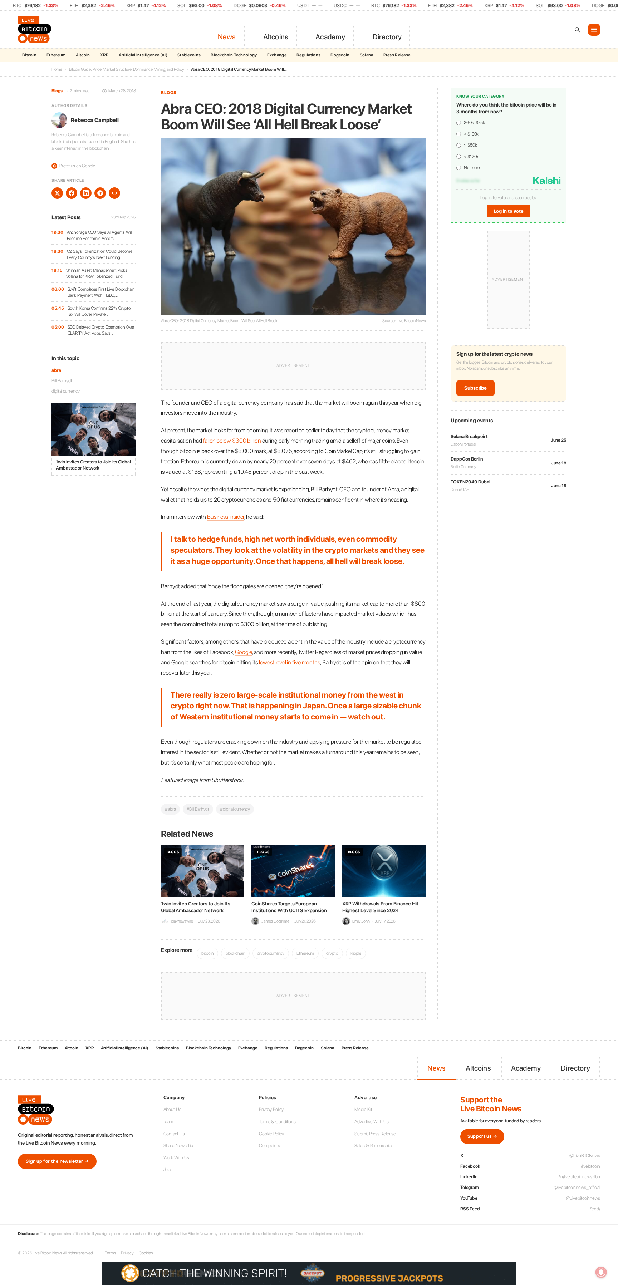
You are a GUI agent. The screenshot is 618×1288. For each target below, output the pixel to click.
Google (243, 651)
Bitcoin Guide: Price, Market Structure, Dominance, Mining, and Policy (126, 69)
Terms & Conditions (277, 1121)
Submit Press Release (375, 1133)
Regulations (308, 55)
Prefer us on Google (74, 165)
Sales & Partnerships (373, 1145)
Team (168, 1121)
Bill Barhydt (62, 380)
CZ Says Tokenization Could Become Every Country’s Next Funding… (100, 254)
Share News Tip (178, 1145)
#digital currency (235, 809)
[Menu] (594, 30)
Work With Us (176, 1157)
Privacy (127, 1252)
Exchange (276, 55)
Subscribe (475, 388)
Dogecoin (339, 55)
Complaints (269, 1145)
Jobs (168, 1169)
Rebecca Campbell (94, 120)
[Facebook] (71, 193)
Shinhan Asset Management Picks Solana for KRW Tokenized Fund (96, 273)
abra (56, 370)
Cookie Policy (271, 1133)
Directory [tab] (387, 37)
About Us (172, 1109)
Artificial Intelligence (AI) (143, 55)
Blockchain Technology (234, 55)
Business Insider (225, 516)
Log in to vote (509, 211)
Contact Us (174, 1133)
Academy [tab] (330, 37)
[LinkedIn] (86, 193)
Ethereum (55, 55)
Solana (366, 55)
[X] (57, 193)
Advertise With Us (371, 1121)
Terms (110, 1252)
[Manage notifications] (601, 1272)
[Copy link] (114, 193)
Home (57, 69)
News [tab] (227, 37)
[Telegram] (100, 193)
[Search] (577, 29)
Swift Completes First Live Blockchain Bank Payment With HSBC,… (101, 292)
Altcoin (83, 55)
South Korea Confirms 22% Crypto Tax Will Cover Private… (99, 311)
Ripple (355, 953)
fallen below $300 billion (232, 440)
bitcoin (207, 953)
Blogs (57, 90)
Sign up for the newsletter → (57, 1161)
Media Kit (363, 1109)
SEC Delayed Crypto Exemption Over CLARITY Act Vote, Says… (101, 330)
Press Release (397, 55)
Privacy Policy (271, 1109)
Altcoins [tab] (276, 37)
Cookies (145, 1252)
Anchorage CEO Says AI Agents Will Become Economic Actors (99, 235)
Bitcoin (29, 55)
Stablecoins (189, 55)
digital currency (65, 391)
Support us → (482, 1136)
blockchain (235, 953)
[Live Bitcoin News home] (36, 29)
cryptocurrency (271, 953)
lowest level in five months (289, 662)
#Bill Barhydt (198, 809)
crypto (332, 953)
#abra (170, 809)
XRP (104, 55)
